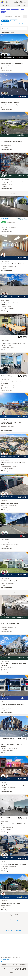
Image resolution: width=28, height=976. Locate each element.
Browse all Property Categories (14, 930)
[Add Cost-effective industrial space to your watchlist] (26, 475)
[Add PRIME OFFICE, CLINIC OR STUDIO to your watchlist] (26, 875)
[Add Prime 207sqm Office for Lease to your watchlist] (26, 197)
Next (25, 915)
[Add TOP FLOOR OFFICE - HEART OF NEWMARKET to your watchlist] (26, 596)
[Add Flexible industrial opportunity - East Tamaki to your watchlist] (26, 836)
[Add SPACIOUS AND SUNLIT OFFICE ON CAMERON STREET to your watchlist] (26, 394)
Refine (5, 20)
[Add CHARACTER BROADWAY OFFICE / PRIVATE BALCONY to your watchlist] (26, 636)
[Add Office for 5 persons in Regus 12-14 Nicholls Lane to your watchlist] (26, 796)
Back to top (15, 920)
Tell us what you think (8, 961)
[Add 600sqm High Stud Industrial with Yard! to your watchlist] (26, 154)
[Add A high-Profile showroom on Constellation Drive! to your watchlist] (26, 676)
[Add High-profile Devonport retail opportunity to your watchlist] (26, 757)
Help (9, 964)
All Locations (13, 20)
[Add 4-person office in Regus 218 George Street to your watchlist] (26, 315)
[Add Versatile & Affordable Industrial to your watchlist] (26, 74)
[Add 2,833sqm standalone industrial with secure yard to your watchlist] (26, 435)
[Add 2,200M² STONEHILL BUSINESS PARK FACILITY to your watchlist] (26, 113)
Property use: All (17, 23)
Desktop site (3, 964)
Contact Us (14, 964)
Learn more (6, 959)
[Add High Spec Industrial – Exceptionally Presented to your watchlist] (26, 275)
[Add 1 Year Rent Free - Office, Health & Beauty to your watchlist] (26, 236)
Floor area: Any (6, 23)
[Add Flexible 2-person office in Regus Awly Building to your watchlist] (26, 717)
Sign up (20, 2)
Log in (25, 2)
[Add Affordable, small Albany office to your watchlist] (26, 553)
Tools (24, 5)
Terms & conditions (22, 964)
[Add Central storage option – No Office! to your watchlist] (26, 514)
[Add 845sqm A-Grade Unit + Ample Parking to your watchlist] (26, 35)
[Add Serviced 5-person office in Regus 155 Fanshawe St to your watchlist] (26, 354)
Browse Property (5, 5)
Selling (18, 5)
